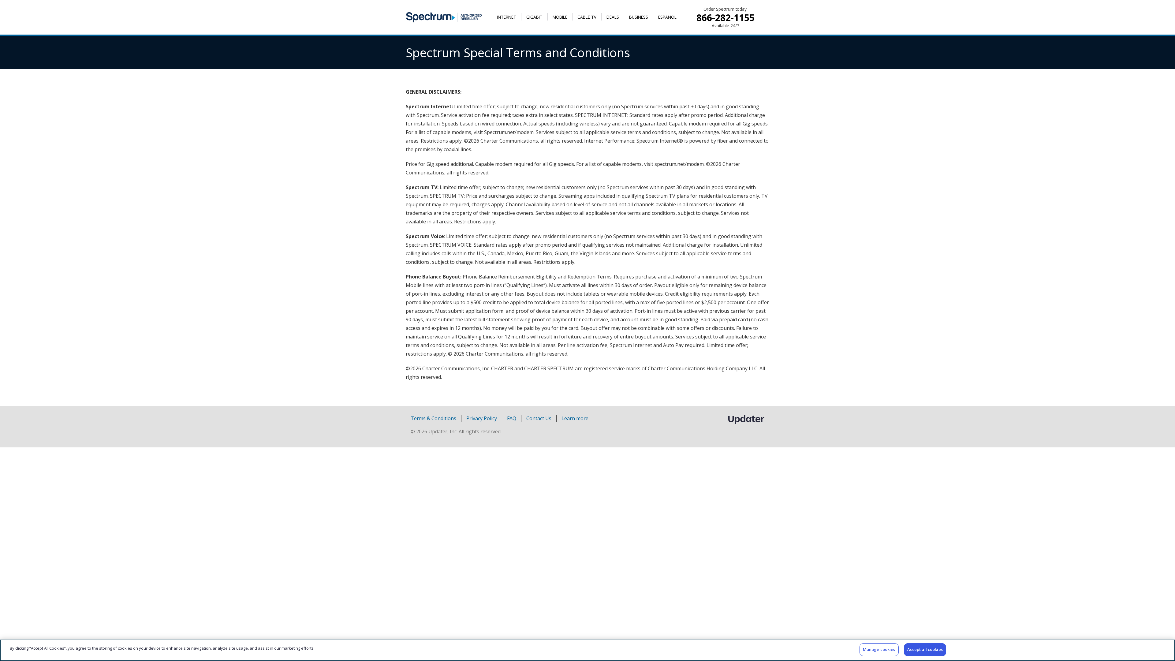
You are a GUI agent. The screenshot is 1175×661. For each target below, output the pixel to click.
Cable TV (586, 17)
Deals (612, 17)
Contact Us (538, 418)
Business (638, 17)
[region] (587, 650)
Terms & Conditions (433, 418)
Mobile (560, 17)
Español (667, 17)
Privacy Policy (481, 418)
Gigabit (534, 17)
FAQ (511, 418)
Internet (506, 17)
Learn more (574, 418)
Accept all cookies (925, 649)
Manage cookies (879, 649)
